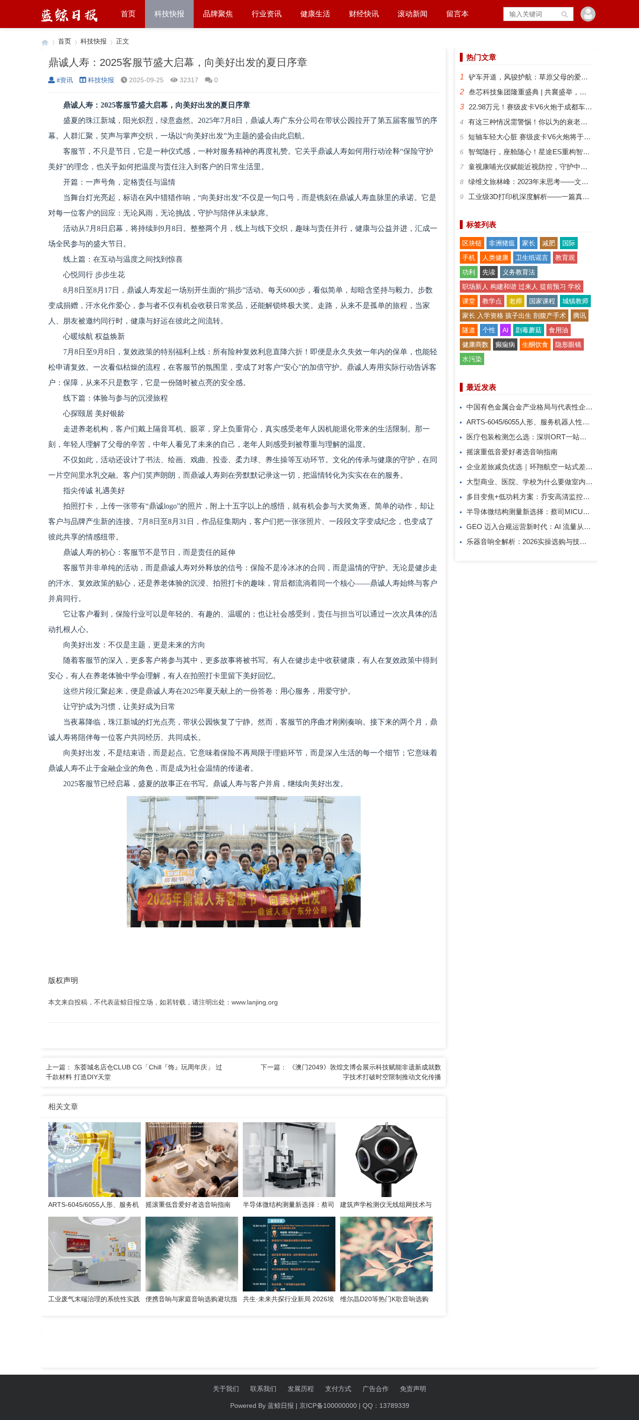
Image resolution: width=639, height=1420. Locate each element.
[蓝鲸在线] (45, 41)
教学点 (492, 301)
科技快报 (169, 14)
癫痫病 (505, 344)
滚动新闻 (413, 14)
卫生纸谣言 (532, 257)
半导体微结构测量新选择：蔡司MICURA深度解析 (543, 512)
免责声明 (413, 1388)
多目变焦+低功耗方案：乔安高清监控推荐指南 (538, 497)
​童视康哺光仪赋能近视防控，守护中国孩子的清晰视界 (552, 167)
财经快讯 (364, 14)
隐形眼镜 (568, 344)
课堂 (468, 301)
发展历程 (301, 1388)
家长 (528, 243)
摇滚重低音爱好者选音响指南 (512, 452)
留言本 (457, 14)
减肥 (548, 243)
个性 (488, 330)
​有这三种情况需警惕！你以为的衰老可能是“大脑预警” (551, 122)
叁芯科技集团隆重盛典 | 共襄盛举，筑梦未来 (538, 92)
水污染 (472, 359)
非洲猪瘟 (502, 243)
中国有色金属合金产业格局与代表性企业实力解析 (543, 407)
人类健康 (495, 257)
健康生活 (315, 14)
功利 (468, 272)
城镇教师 (575, 301)
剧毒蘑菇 (529, 330)
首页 (128, 14)
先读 (488, 272)
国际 (568, 243)
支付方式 (338, 1388)
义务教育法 (518, 272)
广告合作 (376, 1388)
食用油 (558, 330)
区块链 (472, 243)
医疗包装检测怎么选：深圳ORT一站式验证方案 (540, 437)
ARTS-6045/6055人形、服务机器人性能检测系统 (541, 422)
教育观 (565, 257)
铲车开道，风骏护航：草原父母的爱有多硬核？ (542, 77)
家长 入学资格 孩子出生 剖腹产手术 (514, 315)
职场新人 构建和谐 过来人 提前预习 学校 (521, 286)
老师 (515, 301)
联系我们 (263, 1388)
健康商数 (475, 344)
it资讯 (65, 80)
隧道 (468, 330)
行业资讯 (267, 14)
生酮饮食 (535, 344)
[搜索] (565, 14)
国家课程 (542, 301)
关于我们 (226, 1388)
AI (505, 330)
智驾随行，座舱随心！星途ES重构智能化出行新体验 (550, 152)
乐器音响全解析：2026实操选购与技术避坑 (533, 541)
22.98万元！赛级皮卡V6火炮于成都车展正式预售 (544, 107)
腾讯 (579, 315)
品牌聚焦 (218, 14)
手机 (468, 257)
